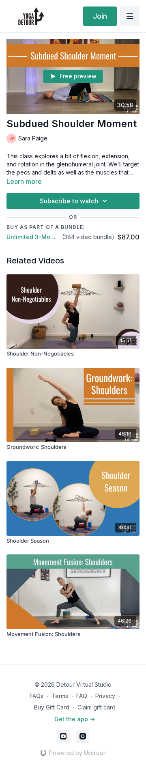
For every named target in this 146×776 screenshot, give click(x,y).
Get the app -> (74, 719)
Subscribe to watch (69, 201)
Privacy (105, 695)
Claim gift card (96, 707)
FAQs (36, 695)
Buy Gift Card (51, 707)
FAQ (81, 695)
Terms (60, 695)
